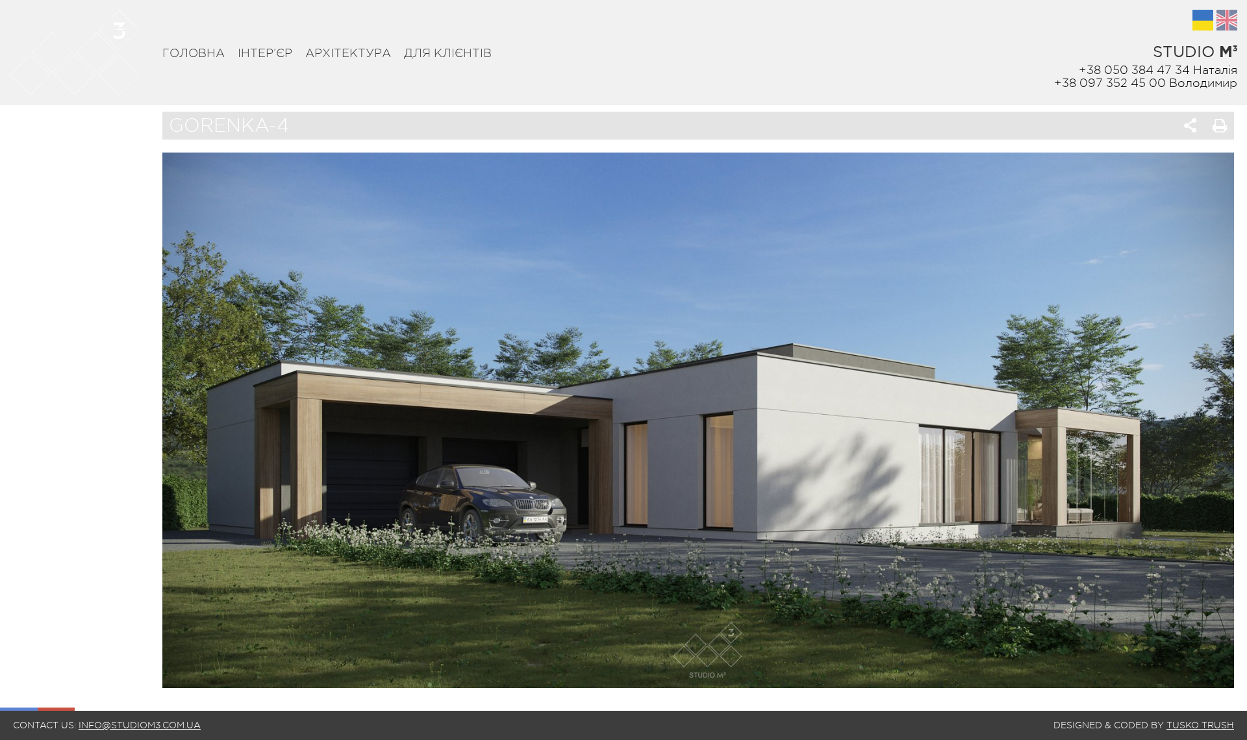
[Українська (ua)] (1202, 20)
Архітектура (348, 53)
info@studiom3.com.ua (140, 725)
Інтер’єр (265, 53)
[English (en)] (1226, 20)
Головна (193, 53)
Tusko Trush (1200, 725)
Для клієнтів (448, 53)
